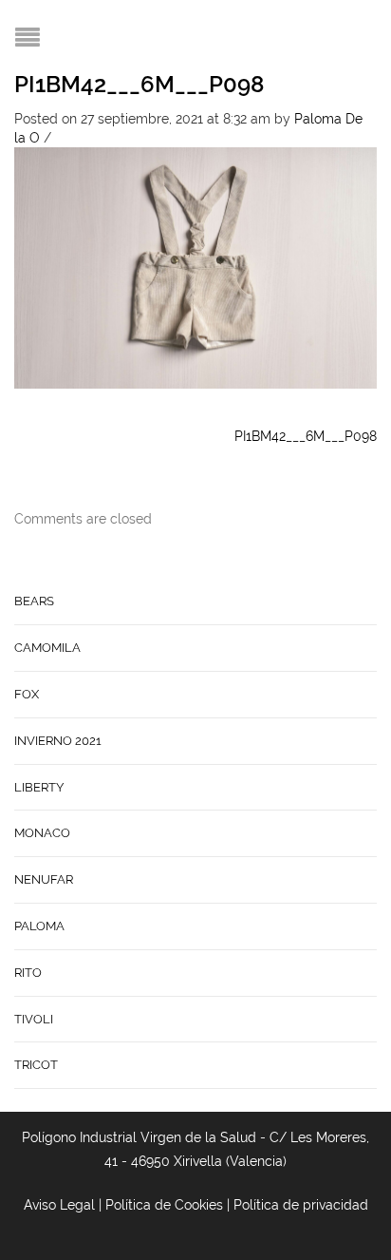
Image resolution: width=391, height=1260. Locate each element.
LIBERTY (39, 787)
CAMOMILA (47, 647)
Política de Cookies (164, 1204)
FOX (26, 694)
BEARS (34, 601)
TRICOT (36, 1065)
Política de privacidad (300, 1204)
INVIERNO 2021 (58, 741)
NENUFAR (43, 879)
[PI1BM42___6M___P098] (195, 266)
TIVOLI (33, 1019)
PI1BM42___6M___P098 (139, 84)
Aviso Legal (59, 1204)
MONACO (42, 833)
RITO (28, 972)
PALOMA (39, 926)
